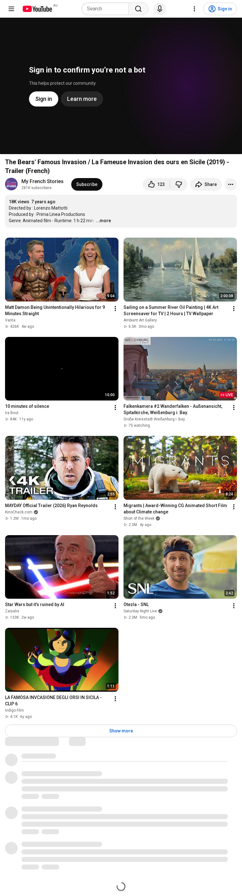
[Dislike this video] (178, 184)
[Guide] (11, 9)
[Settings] (194, 9)
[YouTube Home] (37, 9)
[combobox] (107, 9)
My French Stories (42, 181)
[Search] (138, 9)
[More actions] (230, 184)
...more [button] (103, 220)
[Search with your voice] (159, 9)
